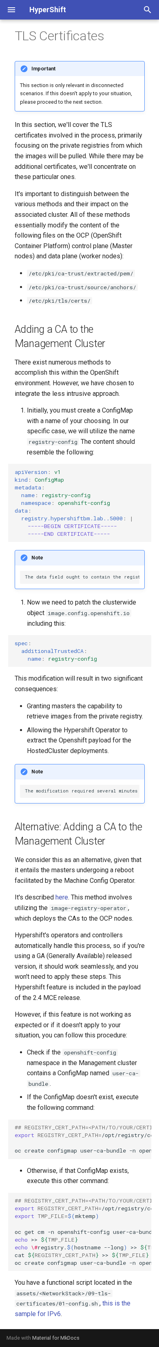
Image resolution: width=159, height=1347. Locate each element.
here (61, 897)
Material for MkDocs (56, 1338)
